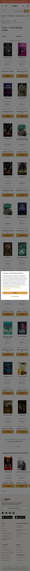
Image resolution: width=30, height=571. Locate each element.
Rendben (15, 292)
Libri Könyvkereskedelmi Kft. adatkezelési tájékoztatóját (12, 288)
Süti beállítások (15, 296)
